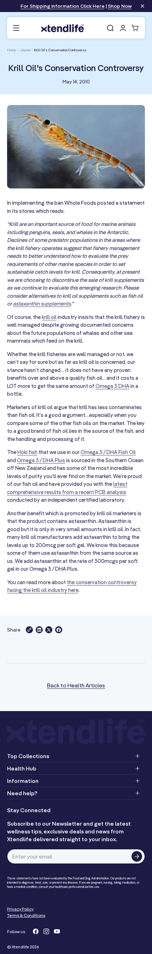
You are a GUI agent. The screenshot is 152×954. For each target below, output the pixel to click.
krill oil (49, 317)
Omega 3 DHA (112, 386)
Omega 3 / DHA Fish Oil (108, 452)
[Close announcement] (142, 7)
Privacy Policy (20, 909)
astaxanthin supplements (42, 303)
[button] (16, 28)
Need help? (22, 793)
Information (23, 780)
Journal (25, 50)
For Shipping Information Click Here (63, 6)
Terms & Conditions (26, 915)
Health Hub (21, 768)
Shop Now (120, 6)
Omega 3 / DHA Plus (41, 460)
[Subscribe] (137, 856)
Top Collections (28, 756)
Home (11, 50)
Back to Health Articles (76, 685)
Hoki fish (27, 452)
